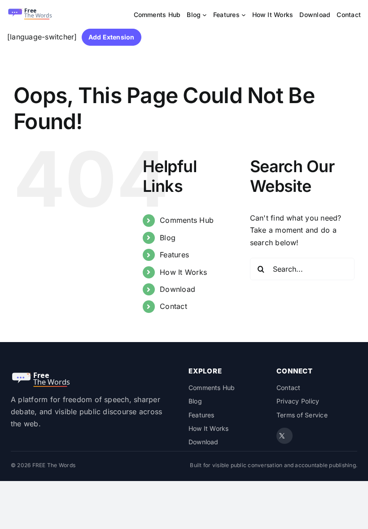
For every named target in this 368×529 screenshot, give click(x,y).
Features (174, 254)
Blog (167, 237)
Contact (173, 306)
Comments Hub (187, 220)
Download (177, 289)
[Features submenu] (243, 15)
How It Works (183, 272)
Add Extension (111, 37)
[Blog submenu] (204, 15)
